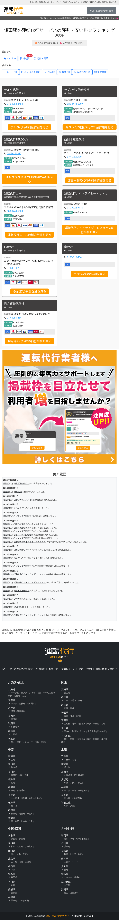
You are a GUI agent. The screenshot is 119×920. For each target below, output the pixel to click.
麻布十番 (92, 731)
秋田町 (14, 877)
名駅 (17, 821)
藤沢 (63, 742)
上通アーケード (71, 861)
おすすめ (11, 58)
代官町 (20, 846)
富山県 (11, 764)
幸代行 (68, 247)
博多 (66, 838)
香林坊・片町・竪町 (20, 775)
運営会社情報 (86, 668)
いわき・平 (28, 742)
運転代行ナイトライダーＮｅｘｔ (86, 193)
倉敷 (19, 854)
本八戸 (14, 703)
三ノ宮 (67, 790)
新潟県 (11, 756)
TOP (4, 668)
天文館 (67, 885)
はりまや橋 (24, 900)
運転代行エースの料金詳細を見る (29, 235)
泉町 (80, 700)
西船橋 (67, 723)
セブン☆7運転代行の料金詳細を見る (89, 127)
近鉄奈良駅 (77, 798)
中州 (72, 838)
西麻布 (67, 731)
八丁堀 (14, 861)
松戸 (74, 723)
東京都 (64, 728)
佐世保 (73, 854)
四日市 (67, 759)
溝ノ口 (104, 739)
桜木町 (14, 767)
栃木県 (64, 697)
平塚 (83, 739)
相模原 (96, 739)
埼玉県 (64, 712)
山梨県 (11, 787)
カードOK (11, 72)
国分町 (14, 719)
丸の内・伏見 (27, 821)
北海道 (11, 689)
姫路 (74, 790)
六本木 (83, 731)
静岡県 (11, 810)
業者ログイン (68, 668)
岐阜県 (11, 802)
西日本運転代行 (74, 139)
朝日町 (14, 838)
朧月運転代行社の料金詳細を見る (29, 341)
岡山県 (11, 850)
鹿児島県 (66, 881)
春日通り (21, 790)
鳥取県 (11, 835)
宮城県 (11, 715)
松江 (13, 846)
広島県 (11, 858)
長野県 (11, 794)
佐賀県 (64, 843)
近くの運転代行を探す (21, 668)
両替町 (22, 813)
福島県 (11, 738)
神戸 (80, 790)
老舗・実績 (42, 58)
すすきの (15, 692)
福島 (37, 742)
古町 (13, 759)
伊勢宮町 (29, 846)
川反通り (15, 726)
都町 (66, 869)
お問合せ (53, 668)
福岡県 (64, 835)
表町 (25, 854)
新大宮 (67, 798)
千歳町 (30, 813)
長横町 (22, 703)
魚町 (85, 790)
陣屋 (43, 742)
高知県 (11, 897)
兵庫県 (64, 787)
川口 (72, 715)
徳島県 (11, 874)
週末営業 (102, 72)
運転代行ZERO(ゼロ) (17, 139)
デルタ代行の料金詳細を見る (29, 127)
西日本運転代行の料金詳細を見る (89, 180)
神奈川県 (66, 735)
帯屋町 (14, 900)
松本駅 (38, 798)
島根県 (11, 843)
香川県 (11, 881)
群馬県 (64, 704)
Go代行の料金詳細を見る (29, 291)
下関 (13, 869)
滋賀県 (61, 18)
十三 (80, 782)
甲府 (13, 790)
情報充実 (25, 58)
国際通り (74, 892)
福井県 (11, 779)
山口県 (11, 866)
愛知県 (11, 818)
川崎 (78, 739)
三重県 (64, 756)
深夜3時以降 (83, 72)
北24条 (24, 692)
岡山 (13, 854)
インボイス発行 (32, 72)
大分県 (64, 866)
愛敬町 (67, 846)
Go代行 (9, 247)
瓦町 (13, 885)
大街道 (14, 892)
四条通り (68, 775)
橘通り (77, 877)
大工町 (67, 692)
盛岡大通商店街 (18, 711)
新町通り (31, 703)
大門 (10, 695)
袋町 (31, 798)
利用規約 (40, 668)
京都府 (64, 771)
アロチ (73, 805)
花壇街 (75, 731)
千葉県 (64, 720)
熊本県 (64, 858)
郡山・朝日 (16, 742)
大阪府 (64, 779)
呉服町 (14, 813)
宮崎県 (64, 874)
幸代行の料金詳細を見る (90, 274)
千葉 (89, 723)
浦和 (78, 715)
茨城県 (64, 689)
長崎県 (64, 850)
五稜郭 (17, 695)
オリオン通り (70, 700)
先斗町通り (79, 775)
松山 (66, 892)
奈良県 (64, 794)
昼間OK (65, 72)
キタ (66, 782)
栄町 (103, 723)
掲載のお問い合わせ (106, 668)
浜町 (80, 854)
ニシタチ (68, 877)
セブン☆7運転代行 (76, 90)
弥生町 (22, 838)
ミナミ (73, 782)
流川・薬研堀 (25, 861)
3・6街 (32, 692)
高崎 (72, 708)
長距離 (51, 72)
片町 (13, 782)
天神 (78, 838)
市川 (83, 723)
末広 (24, 695)
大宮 (66, 715)
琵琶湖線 (68, 18)
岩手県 (11, 708)
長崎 (66, 854)
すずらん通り (49, 692)
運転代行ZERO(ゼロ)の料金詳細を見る (29, 179)
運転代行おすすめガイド (49, 18)
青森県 (11, 700)
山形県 (11, 731)
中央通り (15, 798)
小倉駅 (84, 838)
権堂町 (24, 798)
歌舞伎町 (101, 731)
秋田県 (11, 723)
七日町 (14, 734)
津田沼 (96, 723)
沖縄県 (64, 889)
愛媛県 (11, 889)
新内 (66, 805)
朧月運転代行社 (14, 304)
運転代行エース (14, 193)
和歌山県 (66, 802)
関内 (72, 739)
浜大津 (67, 767)
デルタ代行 (11, 90)
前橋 (66, 708)
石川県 (11, 771)
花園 (39, 692)
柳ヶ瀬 (14, 805)
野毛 (66, 739)
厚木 (89, 739)
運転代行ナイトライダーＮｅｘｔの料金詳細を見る (89, 230)
